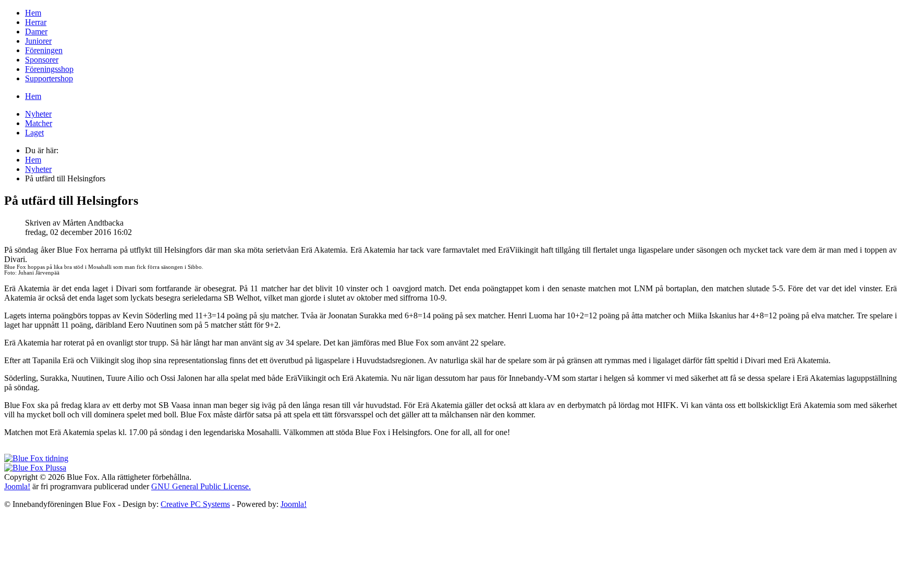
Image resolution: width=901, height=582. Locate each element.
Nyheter (38, 113)
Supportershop (49, 78)
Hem (33, 12)
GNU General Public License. (201, 486)
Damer (36, 31)
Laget (34, 132)
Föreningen (44, 50)
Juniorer (38, 40)
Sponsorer (41, 59)
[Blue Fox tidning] (36, 458)
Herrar (35, 22)
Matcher (38, 123)
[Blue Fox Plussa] (35, 467)
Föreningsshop (49, 69)
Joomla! (17, 486)
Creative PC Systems (195, 504)
